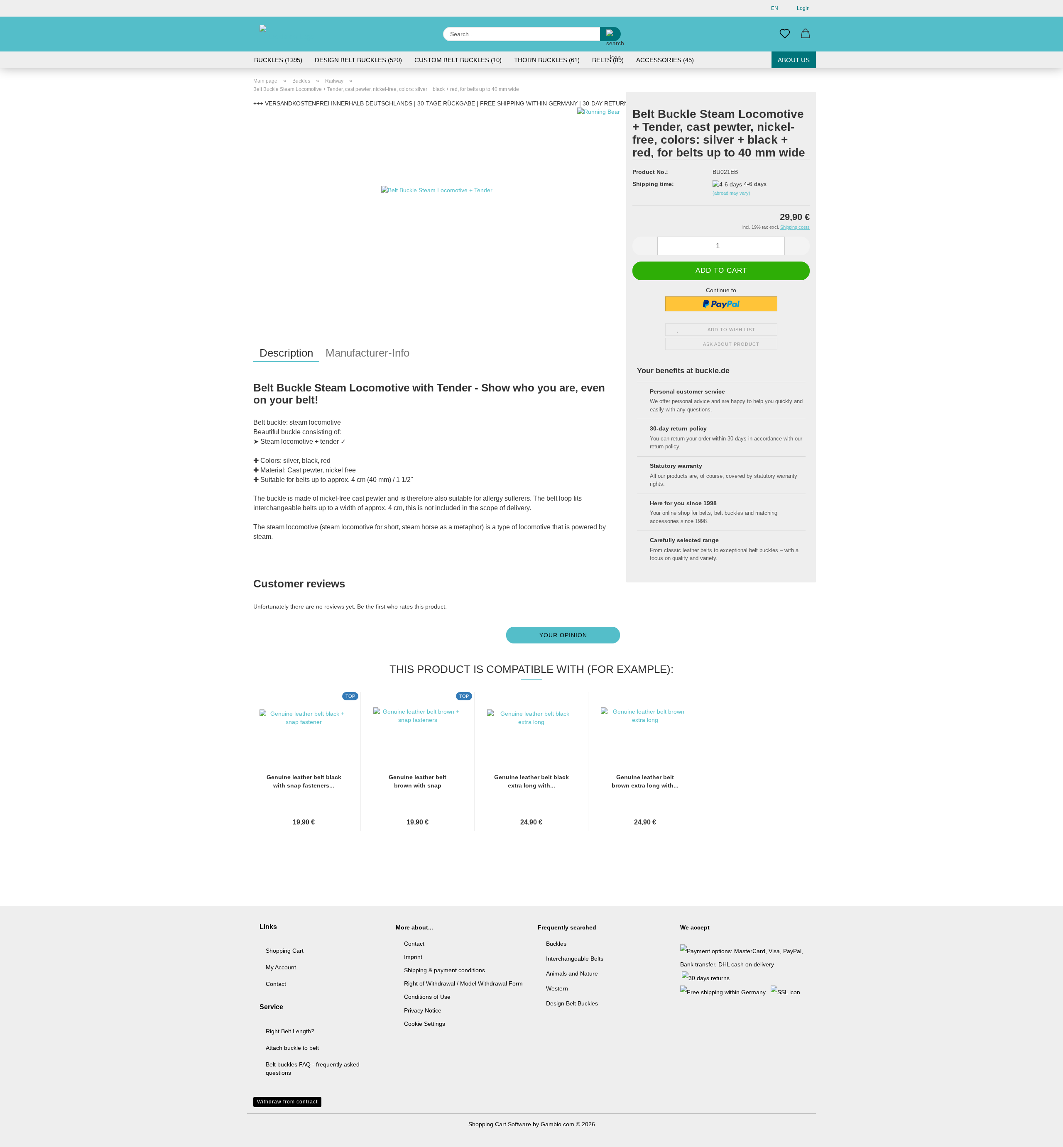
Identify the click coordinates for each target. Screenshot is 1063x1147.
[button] (805, 34)
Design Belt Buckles (572, 1003)
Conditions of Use (427, 996)
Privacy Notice (422, 1010)
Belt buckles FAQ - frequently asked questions (313, 1068)
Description (286, 353)
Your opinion (563, 635)
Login (802, 8)
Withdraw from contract (287, 1102)
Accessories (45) (665, 60)
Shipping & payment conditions (444, 970)
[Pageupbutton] (1040, 1134)
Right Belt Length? (290, 1031)
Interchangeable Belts (574, 958)
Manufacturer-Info (367, 353)
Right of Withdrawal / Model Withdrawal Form (463, 983)
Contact (276, 984)
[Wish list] (784, 34)
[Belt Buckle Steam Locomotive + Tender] (436, 211)
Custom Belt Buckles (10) (458, 60)
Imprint (413, 957)
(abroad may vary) (731, 193)
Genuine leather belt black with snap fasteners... (304, 781)
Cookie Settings (424, 1023)
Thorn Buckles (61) (547, 60)
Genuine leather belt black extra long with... (531, 781)
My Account (281, 967)
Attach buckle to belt (292, 1047)
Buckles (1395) (278, 60)
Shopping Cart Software (499, 1124)
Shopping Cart (285, 950)
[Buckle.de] (289, 34)
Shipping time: (653, 184)
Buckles (556, 943)
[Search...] (610, 34)
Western (557, 988)
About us (794, 60)
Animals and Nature (572, 973)
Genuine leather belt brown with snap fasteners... (417, 782)
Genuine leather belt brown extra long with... (645, 781)
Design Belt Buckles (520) (358, 60)
